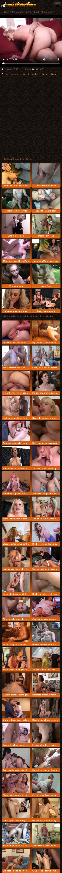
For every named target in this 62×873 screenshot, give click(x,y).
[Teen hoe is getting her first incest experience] (16, 481)
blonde (44, 74)
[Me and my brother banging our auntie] (46, 808)
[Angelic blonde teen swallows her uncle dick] (46, 657)
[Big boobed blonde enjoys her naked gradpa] (16, 859)
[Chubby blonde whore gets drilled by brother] (16, 683)
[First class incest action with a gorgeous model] (16, 607)
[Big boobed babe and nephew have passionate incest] (46, 331)
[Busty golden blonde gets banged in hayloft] (46, 708)
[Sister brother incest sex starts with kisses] (16, 356)
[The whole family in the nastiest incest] (46, 507)
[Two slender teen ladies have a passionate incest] (16, 758)
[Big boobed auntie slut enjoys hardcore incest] (16, 833)
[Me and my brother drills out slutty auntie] (46, 381)
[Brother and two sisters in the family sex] (46, 632)
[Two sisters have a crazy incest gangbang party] (16, 733)
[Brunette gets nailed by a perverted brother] (16, 431)
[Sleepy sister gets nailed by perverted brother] (46, 557)
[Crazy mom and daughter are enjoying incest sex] (46, 356)
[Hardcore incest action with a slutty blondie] (46, 431)
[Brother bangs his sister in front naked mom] (16, 406)
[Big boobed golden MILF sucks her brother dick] (16, 582)
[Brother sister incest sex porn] (18, 4)
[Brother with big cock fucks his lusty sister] (46, 582)
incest (26, 74)
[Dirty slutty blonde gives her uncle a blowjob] (46, 758)
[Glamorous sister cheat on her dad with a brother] (46, 859)
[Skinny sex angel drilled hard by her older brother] (46, 481)
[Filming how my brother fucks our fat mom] (16, 557)
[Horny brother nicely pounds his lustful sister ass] (16, 381)
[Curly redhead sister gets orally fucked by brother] (16, 708)
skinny (53, 74)
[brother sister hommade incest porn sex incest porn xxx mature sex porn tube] (57, 4)
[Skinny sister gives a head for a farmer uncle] (46, 833)
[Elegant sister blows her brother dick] (16, 532)
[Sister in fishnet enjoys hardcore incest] (16, 783)
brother (34, 74)
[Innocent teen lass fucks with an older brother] (16, 331)
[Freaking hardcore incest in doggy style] (46, 733)
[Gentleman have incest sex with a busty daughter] (46, 607)
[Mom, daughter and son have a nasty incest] (16, 632)
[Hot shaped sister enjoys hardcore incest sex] (16, 808)
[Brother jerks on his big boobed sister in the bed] (46, 532)
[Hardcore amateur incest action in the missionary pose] (46, 683)
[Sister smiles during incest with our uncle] (16, 657)
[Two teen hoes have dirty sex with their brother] (46, 456)
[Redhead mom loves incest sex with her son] (16, 456)
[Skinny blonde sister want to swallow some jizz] (46, 406)
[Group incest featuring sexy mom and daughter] (46, 783)
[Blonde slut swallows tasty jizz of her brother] (16, 507)
